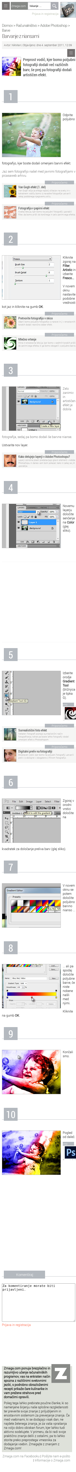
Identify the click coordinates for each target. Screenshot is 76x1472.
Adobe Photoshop (53, 25)
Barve (6, 30)
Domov (7, 25)
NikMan (17, 45)
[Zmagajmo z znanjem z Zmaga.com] (6, 6)
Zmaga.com (18, 6)
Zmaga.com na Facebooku (21, 1456)
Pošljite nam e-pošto (56, 1456)
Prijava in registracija (45, 14)
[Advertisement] (38, 602)
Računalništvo (26, 25)
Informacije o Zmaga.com (52, 1460)
